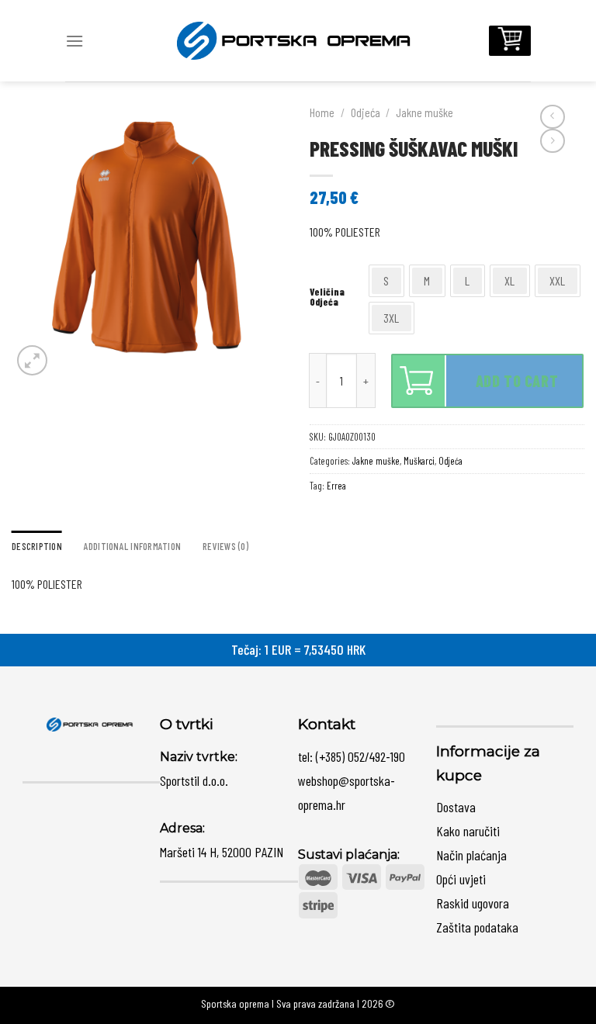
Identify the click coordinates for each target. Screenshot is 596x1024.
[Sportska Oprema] (298, 40)
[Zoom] (32, 360)
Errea (336, 485)
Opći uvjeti (461, 878)
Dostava (456, 806)
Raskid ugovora (472, 903)
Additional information (133, 546)
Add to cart (517, 381)
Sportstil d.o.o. (194, 780)
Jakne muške (424, 112)
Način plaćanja (471, 854)
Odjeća (365, 112)
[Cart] (510, 41)
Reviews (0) (225, 546)
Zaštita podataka (477, 927)
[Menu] (74, 41)
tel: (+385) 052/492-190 (351, 756)
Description (37, 546)
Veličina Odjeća (327, 297)
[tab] (37, 546)
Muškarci (419, 461)
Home (322, 112)
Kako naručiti (468, 830)
